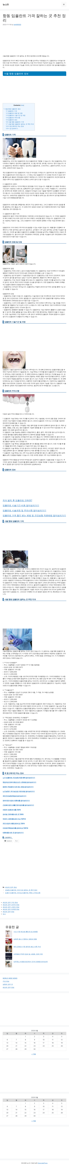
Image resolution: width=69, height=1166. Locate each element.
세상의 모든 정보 (11, 887)
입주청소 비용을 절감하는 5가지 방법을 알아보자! (31, 962)
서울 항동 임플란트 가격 (15, 122)
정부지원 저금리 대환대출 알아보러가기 (16, 800)
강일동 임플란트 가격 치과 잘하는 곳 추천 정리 (21, 890)
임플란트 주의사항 (13, 118)
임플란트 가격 (11, 111)
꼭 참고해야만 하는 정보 (15, 126)
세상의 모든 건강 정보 (10, 902)
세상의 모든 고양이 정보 (11, 907)
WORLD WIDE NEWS (10, 978)
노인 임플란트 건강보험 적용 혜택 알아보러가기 (19, 778)
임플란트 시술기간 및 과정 (15, 115)
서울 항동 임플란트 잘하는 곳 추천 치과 (20, 124)
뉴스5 (6, 4)
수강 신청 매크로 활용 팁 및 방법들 (26, 932)
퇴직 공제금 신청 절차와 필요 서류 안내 (27, 947)
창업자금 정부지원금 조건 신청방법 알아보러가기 (19, 782)
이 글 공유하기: (12, 128)
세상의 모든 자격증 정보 (11, 909)
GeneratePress (43, 1163)
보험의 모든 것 (8, 984)
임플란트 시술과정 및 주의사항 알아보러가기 (24, 510)
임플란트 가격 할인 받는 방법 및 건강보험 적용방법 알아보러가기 (34, 515)
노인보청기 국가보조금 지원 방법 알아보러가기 (19, 791)
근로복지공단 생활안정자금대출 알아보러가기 (18, 805)
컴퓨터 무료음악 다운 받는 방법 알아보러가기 (18, 787)
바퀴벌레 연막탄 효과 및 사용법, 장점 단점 (28, 954)
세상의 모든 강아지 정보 (11, 905)
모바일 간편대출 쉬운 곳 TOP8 (13, 814)
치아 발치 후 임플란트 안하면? (17, 500)
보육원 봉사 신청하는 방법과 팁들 (25, 939)
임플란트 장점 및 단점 (14, 113)
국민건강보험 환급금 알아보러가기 (14, 796)
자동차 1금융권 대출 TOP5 (12, 810)
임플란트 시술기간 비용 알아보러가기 (21, 505)
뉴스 (4, 914)
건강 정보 (6, 981)
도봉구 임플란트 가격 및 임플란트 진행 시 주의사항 (22, 893)
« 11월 (34, 1054)
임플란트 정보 (11, 120)
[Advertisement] (34, 41)
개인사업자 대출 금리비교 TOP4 (14, 823)
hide (22, 105)
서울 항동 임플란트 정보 (12, 109)
